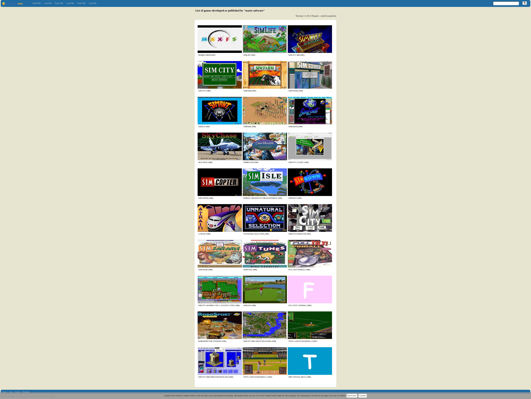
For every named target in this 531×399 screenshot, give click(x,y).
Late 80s (48, 3)
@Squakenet (25, 392)
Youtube (17, 392)
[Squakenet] (12, 4)
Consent (362, 396)
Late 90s (70, 3)
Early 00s (81, 3)
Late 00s (92, 3)
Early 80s (36, 3)
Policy (11, 392)
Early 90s (59, 3)
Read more (351, 396)
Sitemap (4, 392)
